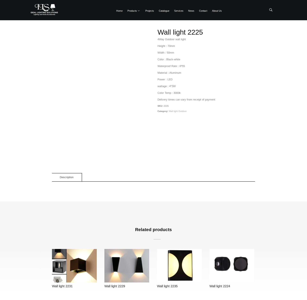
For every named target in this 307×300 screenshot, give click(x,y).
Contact (203, 10)
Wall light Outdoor (178, 111)
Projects (149, 10)
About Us (217, 10)
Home (119, 10)
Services (178, 10)
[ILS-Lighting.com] (44, 9)
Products (132, 10)
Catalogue (164, 10)
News (191, 10)
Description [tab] (66, 177)
